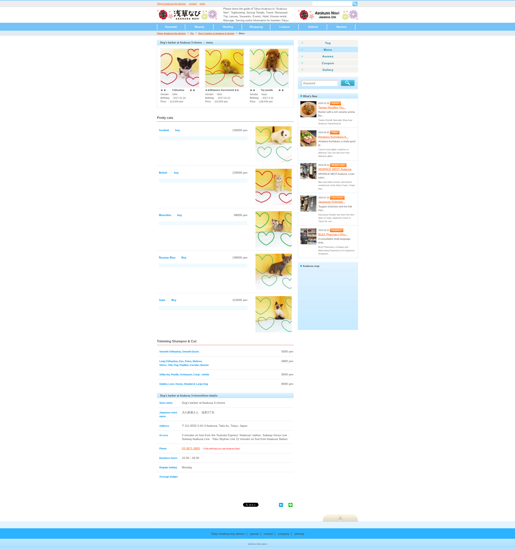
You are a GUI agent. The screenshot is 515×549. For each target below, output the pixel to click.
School (313, 26)
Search (354, 3)
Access (328, 56)
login (202, 4)
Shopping (256, 26)
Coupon (328, 63)
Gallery (328, 69)
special (254, 533)
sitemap (299, 533)
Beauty (199, 26)
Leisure (284, 26)
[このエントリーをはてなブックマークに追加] (281, 504)
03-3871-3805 (191, 448)
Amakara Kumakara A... (333, 136)
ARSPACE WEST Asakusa (334, 169)
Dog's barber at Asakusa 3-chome (216, 33)
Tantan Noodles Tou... (332, 107)
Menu (328, 49)
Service (341, 26)
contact (193, 4)
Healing (228, 26)
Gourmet (171, 26)
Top (328, 43)
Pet (192, 33)
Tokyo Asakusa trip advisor (171, 4)
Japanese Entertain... (331, 201)
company (283, 533)
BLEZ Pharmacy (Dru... (333, 234)
